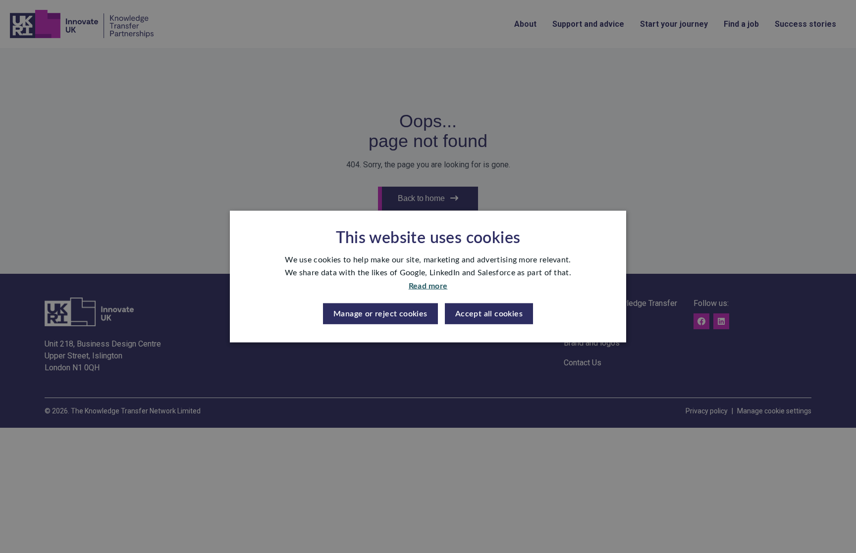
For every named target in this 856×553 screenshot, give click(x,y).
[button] (380, 314)
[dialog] (428, 276)
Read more (428, 286)
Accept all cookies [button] (489, 314)
